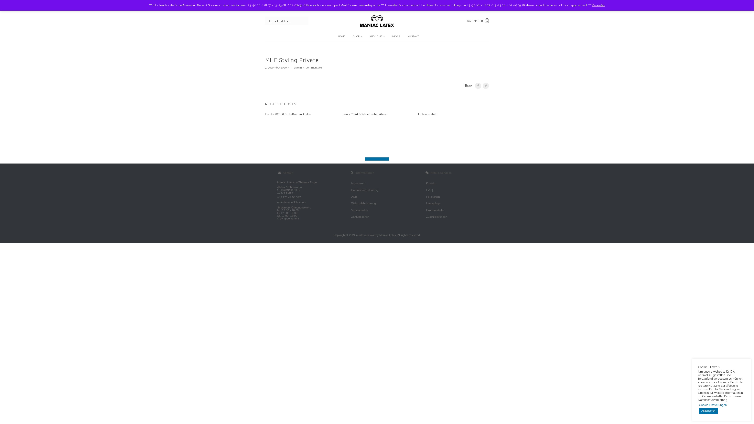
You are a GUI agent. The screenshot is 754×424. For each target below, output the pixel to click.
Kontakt (413, 36)
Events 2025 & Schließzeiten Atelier (288, 114)
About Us (376, 36)
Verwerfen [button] (598, 5)
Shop (356, 36)
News (396, 36)
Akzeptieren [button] (708, 410)
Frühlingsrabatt (428, 114)
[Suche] (301, 21)
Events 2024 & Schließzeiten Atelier (365, 114)
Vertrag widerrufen (377, 159)
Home (342, 36)
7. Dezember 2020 (276, 67)
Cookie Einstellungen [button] (713, 405)
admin (298, 67)
